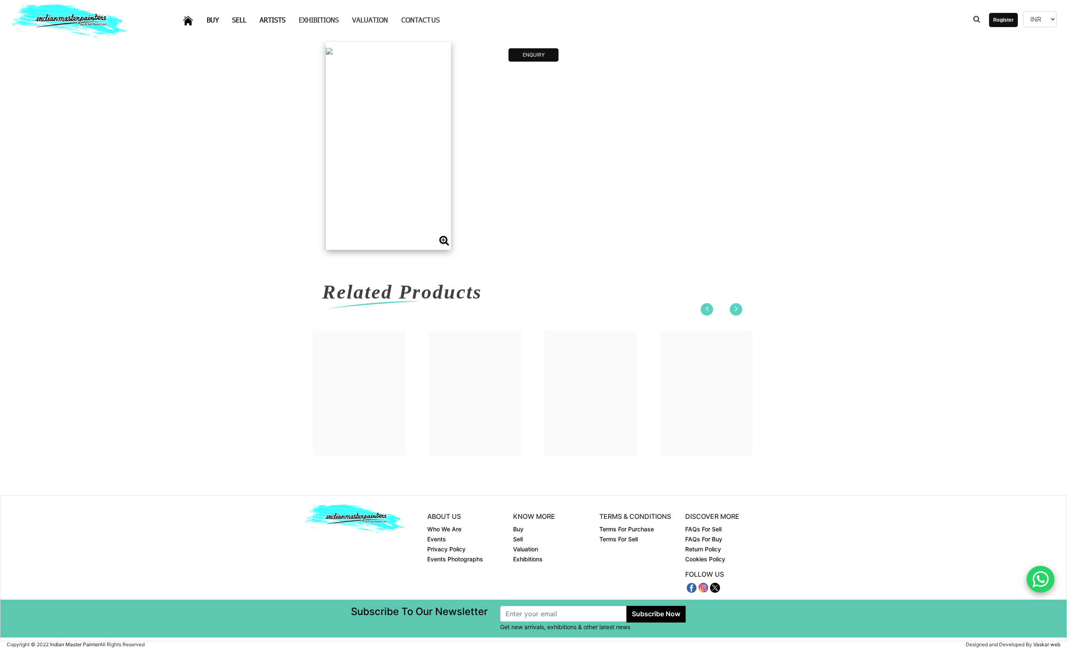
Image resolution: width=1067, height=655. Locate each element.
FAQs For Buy (703, 539)
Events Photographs (455, 559)
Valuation (370, 19)
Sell (244, 19)
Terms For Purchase (626, 529)
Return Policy (703, 549)
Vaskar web (1046, 644)
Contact (420, 19)
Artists (278, 19)
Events (436, 539)
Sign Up (1000, 45)
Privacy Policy (446, 549)
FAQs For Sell (703, 529)
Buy (218, 19)
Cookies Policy (705, 559)
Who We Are (444, 529)
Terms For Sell (618, 539)
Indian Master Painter (75, 644)
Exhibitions (319, 19)
